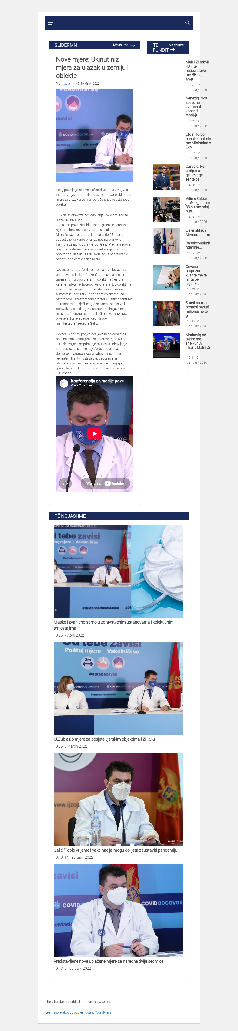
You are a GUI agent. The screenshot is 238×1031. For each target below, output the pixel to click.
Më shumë (121, 45)
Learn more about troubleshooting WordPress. (78, 1012)
